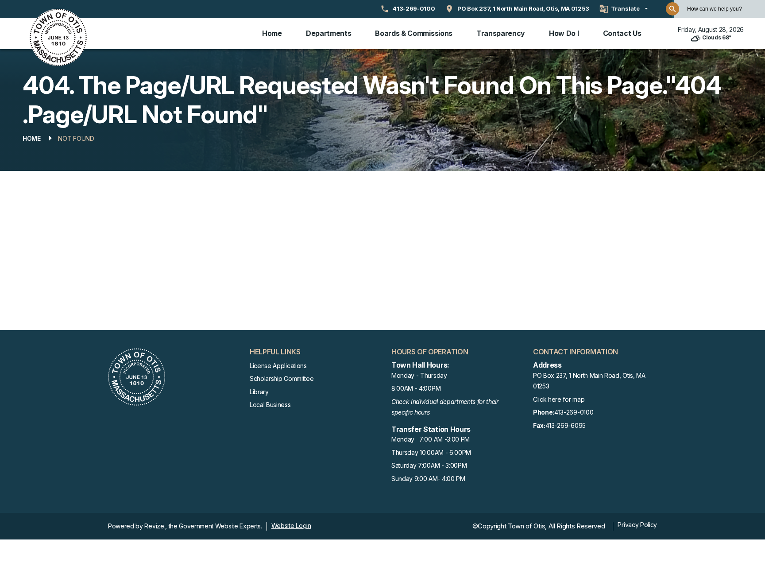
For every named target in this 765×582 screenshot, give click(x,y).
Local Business (270, 404)
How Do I (564, 33)
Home (272, 33)
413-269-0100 (563, 412)
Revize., (155, 526)
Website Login (291, 525)
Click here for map (558, 399)
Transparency (500, 33)
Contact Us (622, 33)
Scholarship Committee (281, 378)
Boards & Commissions (413, 33)
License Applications (278, 365)
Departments (328, 33)
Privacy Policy (637, 524)
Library (259, 392)
